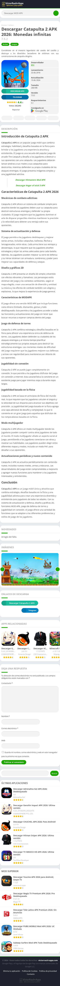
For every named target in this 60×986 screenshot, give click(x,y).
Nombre (5, 716)
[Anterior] (2, 569)
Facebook (7, 118)
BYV (32, 65)
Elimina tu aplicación (11, 971)
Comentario (7, 683)
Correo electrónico (9, 728)
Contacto (31, 974)
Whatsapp (53, 118)
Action (11, 25)
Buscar (54, 773)
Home (4, 25)
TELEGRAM (17, 97)
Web (3, 740)
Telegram (41, 118)
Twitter (18, 118)
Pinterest (30, 118)
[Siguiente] (57, 569)
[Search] (56, 13)
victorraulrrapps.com (48, 960)
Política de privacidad (48, 971)
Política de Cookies (29, 971)
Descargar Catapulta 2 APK (22, 603)
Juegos (14, 44)
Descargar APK (17, 91)
